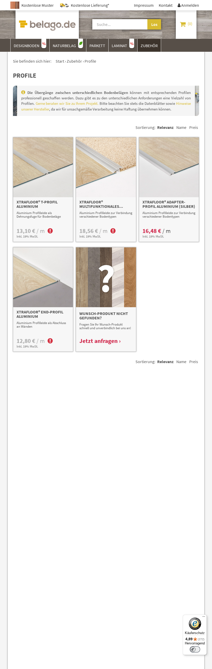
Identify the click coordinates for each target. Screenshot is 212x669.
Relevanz (165, 127)
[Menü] (204, 618)
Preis (193, 127)
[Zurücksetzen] (143, 24)
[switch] (195, 649)
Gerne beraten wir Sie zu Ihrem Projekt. (67, 103)
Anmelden (188, 5)
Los (154, 24)
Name (181, 127)
